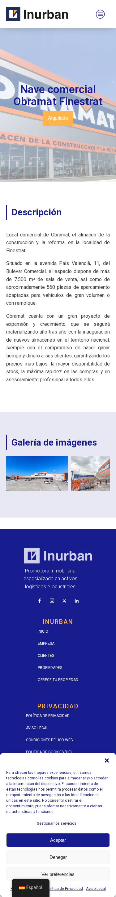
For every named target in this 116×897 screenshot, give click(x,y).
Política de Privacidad (64, 888)
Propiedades (50, 668)
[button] (107, 760)
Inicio (43, 631)
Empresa (46, 643)
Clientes (46, 655)
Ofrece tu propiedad (58, 680)
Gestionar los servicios (56, 823)
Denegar (58, 857)
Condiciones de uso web (49, 740)
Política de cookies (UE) (49, 752)
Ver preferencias (58, 874)
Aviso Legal (96, 888)
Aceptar (58, 840)
